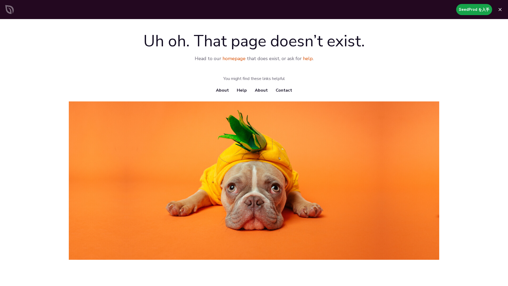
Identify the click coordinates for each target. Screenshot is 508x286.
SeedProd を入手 (474, 9)
